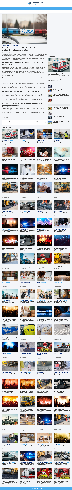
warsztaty (39, 282)
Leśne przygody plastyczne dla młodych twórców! (26, 446)
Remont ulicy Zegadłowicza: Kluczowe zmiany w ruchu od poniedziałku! (43, 213)
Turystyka (21, 8)
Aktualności (9, 8)
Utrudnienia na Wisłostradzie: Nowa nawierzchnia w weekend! (9, 446)
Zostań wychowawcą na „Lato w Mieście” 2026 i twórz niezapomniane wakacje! (27, 320)
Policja (16, 45)
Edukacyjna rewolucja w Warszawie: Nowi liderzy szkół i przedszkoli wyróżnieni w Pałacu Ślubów (27, 284)
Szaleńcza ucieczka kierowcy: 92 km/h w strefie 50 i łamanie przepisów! (61, 178)
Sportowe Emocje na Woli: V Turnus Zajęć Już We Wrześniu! (44, 446)
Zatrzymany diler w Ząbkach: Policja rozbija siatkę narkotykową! (35, 122)
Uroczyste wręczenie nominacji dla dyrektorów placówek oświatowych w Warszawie (44, 196)
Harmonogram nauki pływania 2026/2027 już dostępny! (26, 196)
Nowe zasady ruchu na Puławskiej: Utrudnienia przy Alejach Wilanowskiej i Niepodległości (61, 213)
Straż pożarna (40, 264)
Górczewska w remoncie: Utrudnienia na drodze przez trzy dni (27, 355)
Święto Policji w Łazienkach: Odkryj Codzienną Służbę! (9, 338)
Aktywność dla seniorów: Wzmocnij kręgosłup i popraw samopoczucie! (27, 178)
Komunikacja (25, 300)
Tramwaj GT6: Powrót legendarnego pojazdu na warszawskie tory (9, 302)
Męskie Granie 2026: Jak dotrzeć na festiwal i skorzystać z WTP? (9, 355)
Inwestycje (56, 425)
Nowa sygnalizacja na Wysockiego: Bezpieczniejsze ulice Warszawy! (61, 338)
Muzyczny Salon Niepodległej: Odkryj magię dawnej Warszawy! (9, 392)
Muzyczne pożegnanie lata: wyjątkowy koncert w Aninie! (60, 446)
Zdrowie (27, 8)
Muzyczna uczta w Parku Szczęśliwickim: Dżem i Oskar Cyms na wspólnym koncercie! (62, 410)
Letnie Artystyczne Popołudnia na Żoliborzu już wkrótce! (61, 249)
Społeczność (44, 353)
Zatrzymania (25, 229)
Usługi (45, 8)
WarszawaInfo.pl (39, 488)
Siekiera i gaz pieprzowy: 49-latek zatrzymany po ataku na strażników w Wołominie (27, 464)
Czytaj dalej (50, 82)
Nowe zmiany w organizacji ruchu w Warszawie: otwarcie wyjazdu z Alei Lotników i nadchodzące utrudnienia (27, 267)
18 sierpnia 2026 (58, 448)
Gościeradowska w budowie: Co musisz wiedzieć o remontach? (8, 374)
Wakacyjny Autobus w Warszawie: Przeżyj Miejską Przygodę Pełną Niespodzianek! (61, 302)
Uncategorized (22, 140)
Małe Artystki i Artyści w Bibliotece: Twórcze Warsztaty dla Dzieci (9, 284)
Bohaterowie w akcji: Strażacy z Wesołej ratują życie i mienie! (43, 267)
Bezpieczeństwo (5, 45)
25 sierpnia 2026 (6, 144)
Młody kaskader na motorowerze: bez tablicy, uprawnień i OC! (44, 320)
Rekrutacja (39, 353)
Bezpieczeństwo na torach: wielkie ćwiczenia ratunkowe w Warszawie (44, 482)
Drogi (55, 193)
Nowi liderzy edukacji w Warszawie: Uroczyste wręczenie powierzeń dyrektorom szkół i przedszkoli (27, 374)
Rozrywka (40, 8)
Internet (62, 229)
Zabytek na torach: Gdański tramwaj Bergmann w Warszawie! (27, 302)
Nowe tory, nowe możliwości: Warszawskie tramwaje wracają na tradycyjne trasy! (9, 196)
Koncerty (4, 353)
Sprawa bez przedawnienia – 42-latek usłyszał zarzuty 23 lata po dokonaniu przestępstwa (61, 112)
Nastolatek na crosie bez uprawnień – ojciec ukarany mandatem (27, 338)
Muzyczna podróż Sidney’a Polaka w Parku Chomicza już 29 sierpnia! (44, 249)
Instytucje (33, 8)
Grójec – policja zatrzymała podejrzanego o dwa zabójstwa (59, 117)
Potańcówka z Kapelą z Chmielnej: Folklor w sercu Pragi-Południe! (9, 320)
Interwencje (39, 140)
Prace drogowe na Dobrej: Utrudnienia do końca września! (8, 213)
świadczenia (4, 158)
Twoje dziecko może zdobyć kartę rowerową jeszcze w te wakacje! (61, 464)
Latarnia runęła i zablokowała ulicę (27, 212)
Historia (4, 300)
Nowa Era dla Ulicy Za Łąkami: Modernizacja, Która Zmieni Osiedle (9, 482)
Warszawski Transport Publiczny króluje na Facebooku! (60, 392)
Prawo (66, 229)
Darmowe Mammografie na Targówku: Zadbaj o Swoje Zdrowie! (61, 160)
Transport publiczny (58, 300)
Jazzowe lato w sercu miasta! (8, 248)
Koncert (21, 158)
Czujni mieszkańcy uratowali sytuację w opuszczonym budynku (10, 142)
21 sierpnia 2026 (6, 321)
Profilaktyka (56, 158)
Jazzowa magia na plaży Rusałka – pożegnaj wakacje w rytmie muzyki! (27, 392)
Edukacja (38, 158)
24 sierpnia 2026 (6, 215)
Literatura (43, 158)
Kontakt (61, 8)
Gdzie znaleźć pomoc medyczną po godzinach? (13, 121)
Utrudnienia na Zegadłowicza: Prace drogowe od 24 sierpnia (61, 374)
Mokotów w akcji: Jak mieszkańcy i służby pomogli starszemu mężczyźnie (27, 429)
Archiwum (55, 8)
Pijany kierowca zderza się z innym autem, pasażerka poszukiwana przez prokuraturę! (61, 95)
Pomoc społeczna (29, 425)
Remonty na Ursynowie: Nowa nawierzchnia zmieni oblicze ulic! (9, 267)
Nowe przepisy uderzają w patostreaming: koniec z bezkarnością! (59, 231)
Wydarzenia (11, 140)
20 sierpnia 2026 (58, 339)
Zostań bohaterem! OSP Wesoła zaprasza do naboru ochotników (43, 356)
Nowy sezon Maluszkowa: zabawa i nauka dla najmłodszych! (44, 178)
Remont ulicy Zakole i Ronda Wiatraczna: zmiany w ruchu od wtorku (60, 196)
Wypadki (58, 140)
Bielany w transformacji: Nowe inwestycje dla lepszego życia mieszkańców (43, 338)
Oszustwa (12, 45)
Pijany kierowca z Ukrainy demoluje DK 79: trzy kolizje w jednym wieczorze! (44, 428)
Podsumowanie (57, 390)
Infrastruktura (5, 211)
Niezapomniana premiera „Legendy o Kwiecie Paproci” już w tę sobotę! (61, 284)
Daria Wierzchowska (13, 52)
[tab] (53, 105)
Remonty (4, 193)
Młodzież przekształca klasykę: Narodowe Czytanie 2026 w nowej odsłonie (61, 320)
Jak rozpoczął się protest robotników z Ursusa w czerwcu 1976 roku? (44, 302)
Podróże (21, 353)
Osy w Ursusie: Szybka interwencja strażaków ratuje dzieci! (61, 482)
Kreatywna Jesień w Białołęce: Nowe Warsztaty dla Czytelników (44, 160)
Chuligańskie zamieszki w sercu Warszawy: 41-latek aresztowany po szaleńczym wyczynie (9, 178)
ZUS (11, 158)
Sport (50, 8)
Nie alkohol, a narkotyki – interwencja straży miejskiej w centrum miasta (61, 90)
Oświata (29, 282)
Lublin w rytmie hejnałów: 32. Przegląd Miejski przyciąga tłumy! (44, 410)
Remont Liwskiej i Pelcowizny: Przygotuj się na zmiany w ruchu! (26, 410)
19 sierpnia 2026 (6, 393)
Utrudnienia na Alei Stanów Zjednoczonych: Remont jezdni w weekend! (43, 392)
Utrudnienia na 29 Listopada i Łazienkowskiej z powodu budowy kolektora (61, 428)
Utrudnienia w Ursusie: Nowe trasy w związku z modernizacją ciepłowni (44, 464)
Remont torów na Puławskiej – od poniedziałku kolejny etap (9, 428)
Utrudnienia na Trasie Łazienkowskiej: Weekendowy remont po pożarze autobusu (62, 355)
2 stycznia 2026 (6, 52)
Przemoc (24, 462)
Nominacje (43, 193)
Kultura (3, 229)
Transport (8, 193)
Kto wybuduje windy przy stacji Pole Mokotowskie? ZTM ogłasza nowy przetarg (60, 108)
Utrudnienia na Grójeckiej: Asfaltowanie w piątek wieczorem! (44, 374)
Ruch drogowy (60, 353)
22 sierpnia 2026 (6, 268)
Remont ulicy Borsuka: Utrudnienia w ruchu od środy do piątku (60, 86)
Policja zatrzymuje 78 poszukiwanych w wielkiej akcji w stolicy (27, 231)
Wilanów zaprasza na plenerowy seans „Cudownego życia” (10, 231)
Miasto (15, 8)
